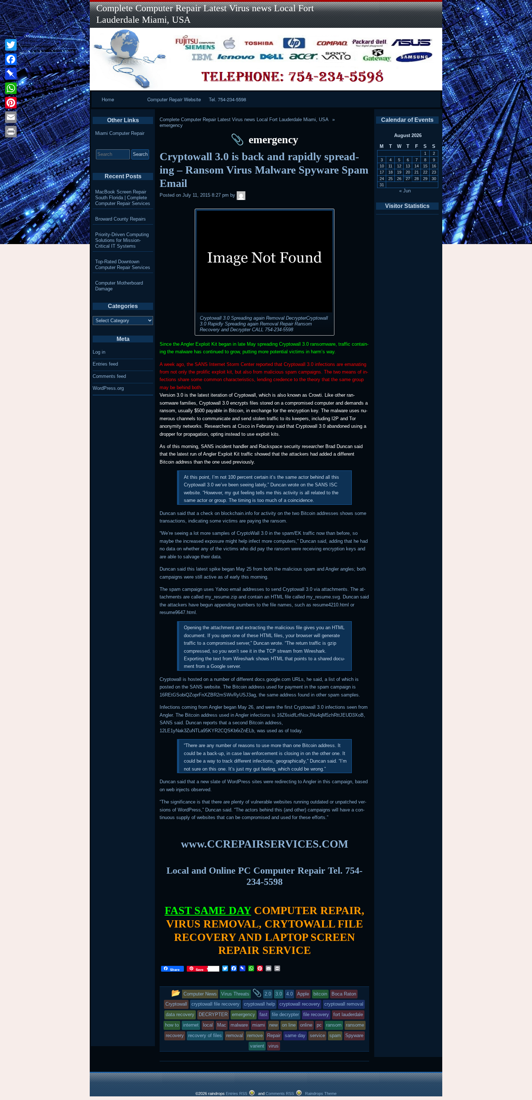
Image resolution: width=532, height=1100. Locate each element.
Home (108, 99)
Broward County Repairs (120, 219)
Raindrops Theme (321, 1093)
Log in (99, 352)
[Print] (11, 131)
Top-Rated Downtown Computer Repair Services (122, 264)
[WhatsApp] (11, 88)
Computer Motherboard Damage (119, 285)
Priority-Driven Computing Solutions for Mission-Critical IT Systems (122, 240)
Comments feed (109, 376)
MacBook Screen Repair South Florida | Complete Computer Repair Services (122, 197)
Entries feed (105, 364)
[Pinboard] (11, 74)
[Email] (11, 117)
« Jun (405, 190)
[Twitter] (11, 45)
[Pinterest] (11, 102)
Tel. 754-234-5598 (227, 99)
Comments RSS (280, 1093)
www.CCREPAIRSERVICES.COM (264, 844)
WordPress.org (108, 388)
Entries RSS (236, 1093)
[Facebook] (11, 59)
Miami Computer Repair (119, 133)
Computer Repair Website (174, 99)
